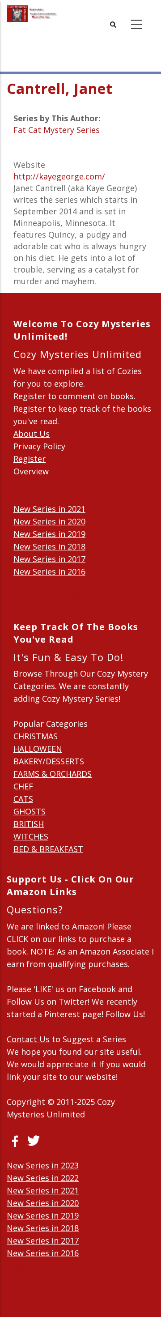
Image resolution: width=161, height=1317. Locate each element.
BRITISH (28, 823)
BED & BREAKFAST (48, 849)
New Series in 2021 (49, 508)
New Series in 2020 (49, 521)
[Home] (32, 13)
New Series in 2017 (49, 559)
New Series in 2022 (43, 1177)
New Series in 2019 (49, 534)
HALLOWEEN (37, 748)
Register (29, 458)
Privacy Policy (39, 446)
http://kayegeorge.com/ (59, 176)
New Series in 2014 (49, 596)
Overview (31, 471)
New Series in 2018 (49, 546)
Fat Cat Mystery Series (56, 129)
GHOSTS (29, 811)
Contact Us (28, 1039)
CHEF (23, 786)
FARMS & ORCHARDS (52, 773)
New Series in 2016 (49, 571)
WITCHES (30, 836)
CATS (23, 798)
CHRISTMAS (35, 736)
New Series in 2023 (43, 1165)
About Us (31, 433)
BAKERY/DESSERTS (48, 761)
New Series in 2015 (49, 584)
